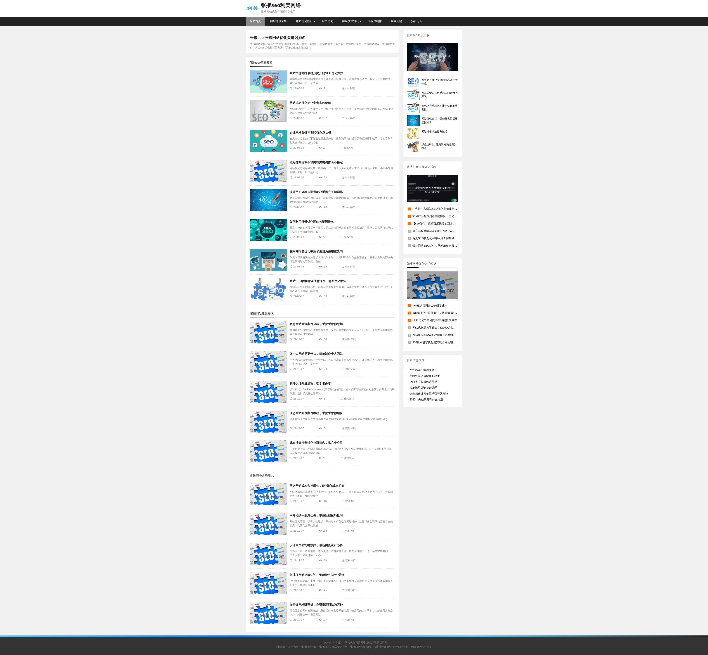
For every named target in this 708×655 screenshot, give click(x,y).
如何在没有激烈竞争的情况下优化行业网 (437, 216)
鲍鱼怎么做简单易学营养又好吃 (428, 393)
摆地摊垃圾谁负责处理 (423, 387)
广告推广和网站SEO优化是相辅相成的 (436, 208)
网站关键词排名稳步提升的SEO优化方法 (316, 73)
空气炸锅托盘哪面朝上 (423, 369)
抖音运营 (416, 21)
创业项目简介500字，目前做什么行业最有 (317, 574)
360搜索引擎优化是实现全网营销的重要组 (438, 342)
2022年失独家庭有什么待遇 (426, 399)
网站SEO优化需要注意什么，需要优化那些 (318, 281)
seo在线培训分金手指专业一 (429, 305)
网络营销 (396, 21)
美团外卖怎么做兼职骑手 (424, 375)
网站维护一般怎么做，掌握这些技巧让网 (316, 515)
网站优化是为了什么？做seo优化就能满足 (438, 327)
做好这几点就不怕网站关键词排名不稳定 (316, 162)
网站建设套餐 (278, 21)
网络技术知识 (350, 21)
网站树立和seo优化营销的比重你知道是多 (438, 334)
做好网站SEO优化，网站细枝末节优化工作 (438, 245)
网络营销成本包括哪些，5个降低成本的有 (317, 485)
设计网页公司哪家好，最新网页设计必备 (316, 545)
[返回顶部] (700, 586)
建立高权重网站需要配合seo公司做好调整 (438, 230)
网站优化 (327, 21)
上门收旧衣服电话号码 (423, 381)
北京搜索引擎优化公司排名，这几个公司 (316, 442)
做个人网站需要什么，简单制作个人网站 (316, 353)
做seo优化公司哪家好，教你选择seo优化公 (439, 312)
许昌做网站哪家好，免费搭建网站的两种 (316, 604)
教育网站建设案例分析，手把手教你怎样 (316, 324)
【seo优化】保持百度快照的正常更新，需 (438, 223)
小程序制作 (375, 21)
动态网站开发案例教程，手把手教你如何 (316, 413)
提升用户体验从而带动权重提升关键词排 (316, 191)
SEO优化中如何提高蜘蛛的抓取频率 (434, 320)
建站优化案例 (304, 21)
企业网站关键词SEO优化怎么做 (310, 132)
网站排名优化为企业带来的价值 (310, 102)
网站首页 (255, 21)
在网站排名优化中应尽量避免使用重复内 (316, 251)
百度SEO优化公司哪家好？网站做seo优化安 (439, 238)
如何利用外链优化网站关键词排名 (312, 221)
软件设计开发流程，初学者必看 (310, 383)
